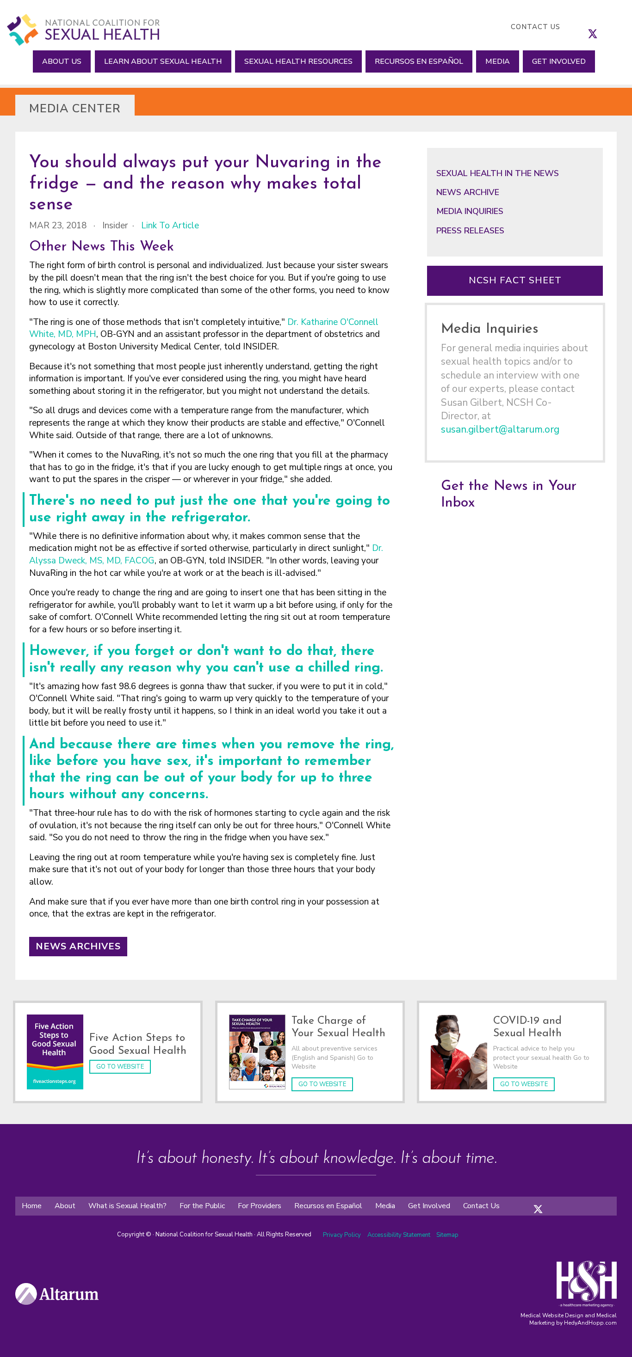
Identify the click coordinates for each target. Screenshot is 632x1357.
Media (497, 61)
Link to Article (170, 226)
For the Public (202, 1206)
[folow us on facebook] (528, 1201)
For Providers (259, 1206)
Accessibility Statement (399, 1235)
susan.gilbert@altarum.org (500, 429)
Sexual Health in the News (497, 173)
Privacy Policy (342, 1235)
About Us (61, 61)
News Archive (467, 192)
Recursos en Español (419, 61)
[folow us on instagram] (547, 1201)
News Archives (78, 946)
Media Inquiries (469, 211)
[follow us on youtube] (620, 27)
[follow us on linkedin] (611, 27)
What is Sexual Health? (127, 1206)
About (65, 1206)
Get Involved (559, 61)
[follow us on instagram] (602, 27)
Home (32, 1206)
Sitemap (447, 1235)
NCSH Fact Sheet (515, 280)
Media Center (75, 109)
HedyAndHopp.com (590, 1322)
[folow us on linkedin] (556, 1201)
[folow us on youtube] (565, 1201)
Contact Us (535, 26)
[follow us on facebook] (583, 27)
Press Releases (470, 230)
